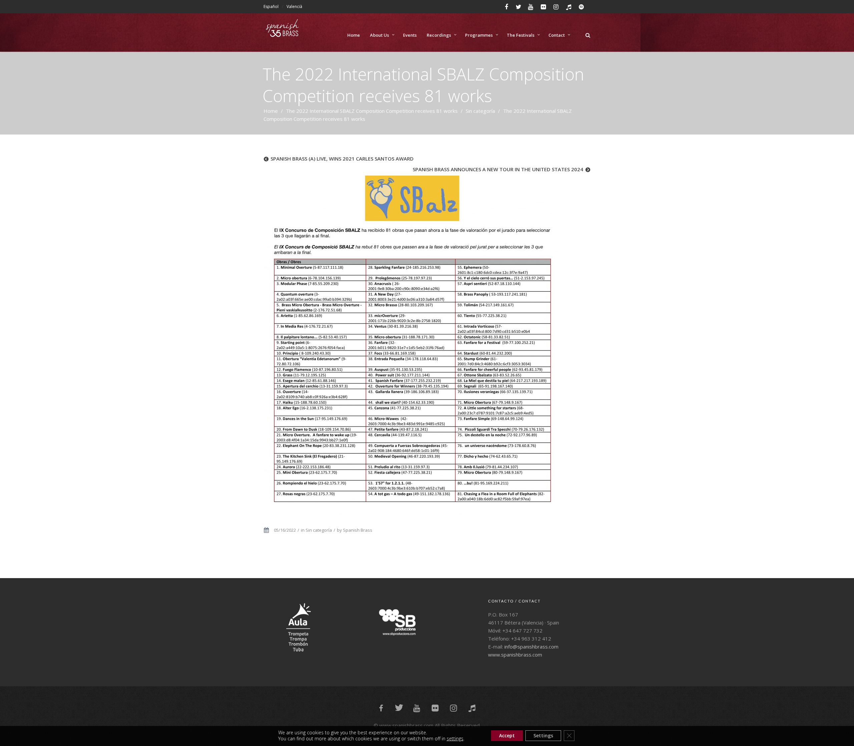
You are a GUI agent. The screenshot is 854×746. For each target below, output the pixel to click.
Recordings (439, 35)
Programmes (479, 35)
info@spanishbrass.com (531, 646)
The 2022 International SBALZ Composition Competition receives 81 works (372, 110)
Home (353, 35)
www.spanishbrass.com (515, 654)
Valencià (294, 6)
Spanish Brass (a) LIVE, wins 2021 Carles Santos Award (342, 158)
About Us (379, 35)
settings (455, 739)
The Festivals (520, 35)
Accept (507, 735)
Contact (556, 35)
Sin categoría (480, 110)
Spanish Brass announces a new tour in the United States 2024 (498, 169)
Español (271, 6)
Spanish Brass (357, 530)
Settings (543, 735)
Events (410, 35)
